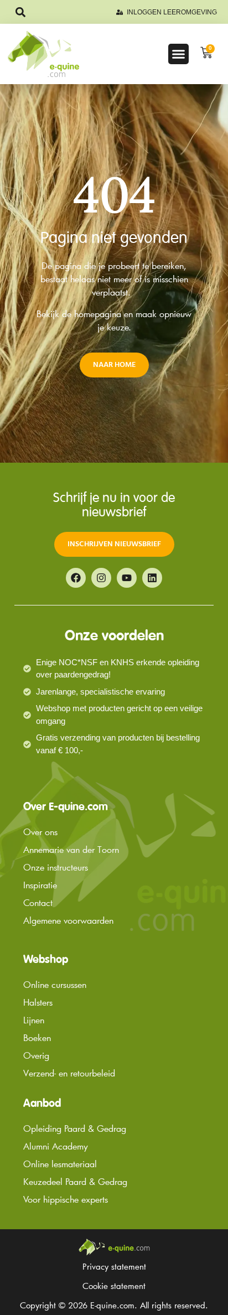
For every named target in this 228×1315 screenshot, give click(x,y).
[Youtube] (127, 578)
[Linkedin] (152, 578)
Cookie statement (114, 1285)
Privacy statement (114, 1266)
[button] (20, 12)
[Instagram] (101, 578)
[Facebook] (76, 578)
